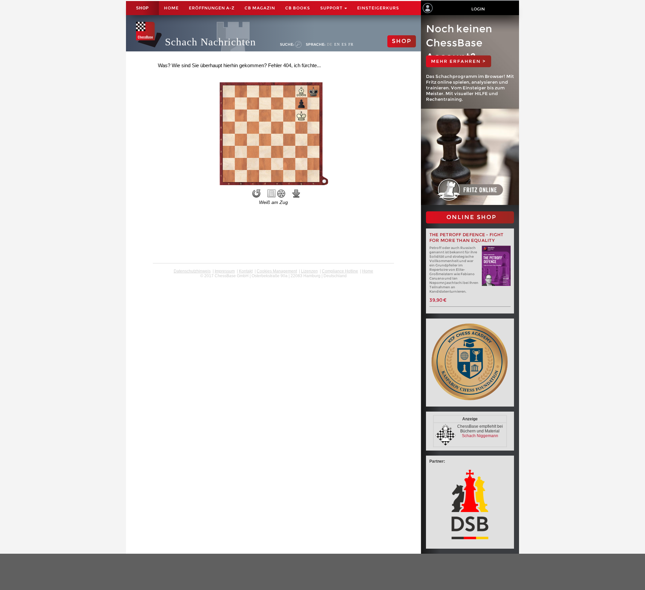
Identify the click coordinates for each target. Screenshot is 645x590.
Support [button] (332, 7)
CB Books (297, 7)
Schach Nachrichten (210, 42)
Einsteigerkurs (378, 7)
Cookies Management (277, 271)
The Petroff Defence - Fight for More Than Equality (466, 237)
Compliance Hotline (340, 271)
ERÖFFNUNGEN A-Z (211, 7)
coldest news (273, 280)
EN (337, 44)
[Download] (296, 193)
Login (478, 8)
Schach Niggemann (480, 435)
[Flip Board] (256, 193)
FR (350, 44)
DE (330, 44)
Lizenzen (309, 271)
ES (344, 44)
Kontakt (246, 271)
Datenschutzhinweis (192, 271)
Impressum (225, 271)
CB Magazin (260, 7)
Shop (142, 8)
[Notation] (271, 193)
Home (171, 7)
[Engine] (281, 193)
